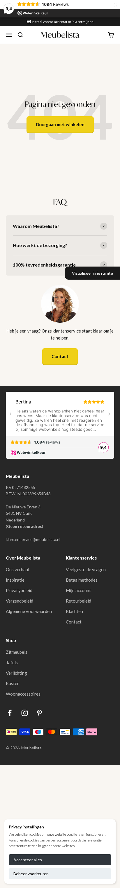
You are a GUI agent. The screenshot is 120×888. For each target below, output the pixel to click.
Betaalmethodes (82, 580)
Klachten (74, 611)
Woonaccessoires (23, 693)
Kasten (13, 683)
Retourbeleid (78, 600)
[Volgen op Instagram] (25, 713)
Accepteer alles (27, 859)
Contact (60, 356)
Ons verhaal (17, 569)
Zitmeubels (16, 652)
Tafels (12, 662)
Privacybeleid (19, 590)
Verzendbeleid (19, 600)
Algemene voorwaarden (29, 611)
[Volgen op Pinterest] (39, 713)
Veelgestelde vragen (86, 569)
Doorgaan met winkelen (60, 124)
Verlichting (16, 673)
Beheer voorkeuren (31, 873)
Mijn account (78, 590)
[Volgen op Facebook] (10, 713)
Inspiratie (15, 580)
